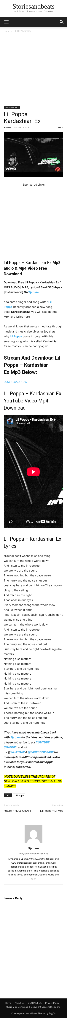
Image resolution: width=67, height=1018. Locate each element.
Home (7, 31)
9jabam (7, 127)
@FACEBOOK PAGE (41, 752)
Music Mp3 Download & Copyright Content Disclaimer (33, 1006)
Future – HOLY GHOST (17, 810)
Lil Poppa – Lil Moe (51, 810)
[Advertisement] (33, 71)
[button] (6, 22)
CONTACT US (35, 1002)
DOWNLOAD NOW (15, 382)
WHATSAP (17, 752)
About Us (19, 1002)
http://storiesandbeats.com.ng (33, 853)
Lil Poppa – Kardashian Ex (22, 117)
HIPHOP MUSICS (22, 31)
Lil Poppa (16, 336)
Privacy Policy (52, 1002)
